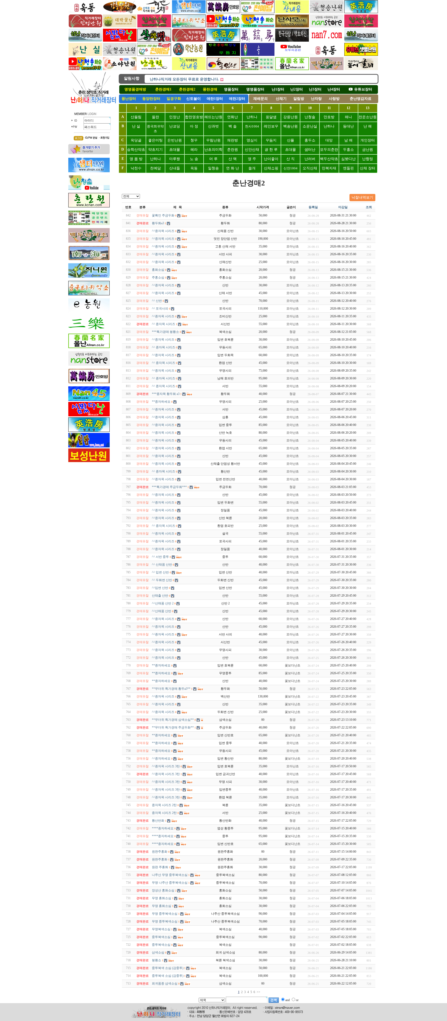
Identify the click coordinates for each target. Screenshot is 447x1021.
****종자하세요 (163, 828)
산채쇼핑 (271, 168)
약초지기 (155, 150)
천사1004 (252, 126)
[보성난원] (89, 462)
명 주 (252, 159)
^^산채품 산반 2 (163, 603)
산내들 (174, 168)
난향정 (367, 159)
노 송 (194, 159)
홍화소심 (158, 270)
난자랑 (316, 99)
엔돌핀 (348, 168)
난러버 (309, 159)
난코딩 (174, 126)
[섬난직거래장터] (85, 40)
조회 (369, 207)
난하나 (252, 117)
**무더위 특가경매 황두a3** (171, 688)
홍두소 (309, 140)
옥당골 (136, 140)
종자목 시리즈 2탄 (164, 805)
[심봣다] (89, 415)
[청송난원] (327, 12)
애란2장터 (237, 99)
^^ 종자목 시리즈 (163, 324)
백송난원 (290, 126)
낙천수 (136, 168)
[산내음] (189, 69)
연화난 (232, 117)
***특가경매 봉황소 (165, 332)
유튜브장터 (363, 89)
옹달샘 (271, 117)
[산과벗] (154, 40)
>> (258, 992)
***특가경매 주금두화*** (169, 487)
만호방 (329, 117)
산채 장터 (367, 168)
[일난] (89, 446)
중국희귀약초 (155, 128)
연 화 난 (232, 168)
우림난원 (213, 140)
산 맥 (232, 159)
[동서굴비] (361, 69)
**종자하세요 (161, 401)
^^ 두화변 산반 (162, 580)
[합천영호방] (361, 12)
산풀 (290, 140)
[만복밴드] (89, 224)
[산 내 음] (292, 12)
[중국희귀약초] (189, 26)
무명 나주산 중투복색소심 (170, 882)
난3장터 (315, 89)
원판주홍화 (159, 851)
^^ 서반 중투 (160, 557)
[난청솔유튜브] (85, 69)
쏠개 (252, 168)
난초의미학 (213, 150)
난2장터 (296, 89)
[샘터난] (292, 55)
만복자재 (329, 168)
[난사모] (292, 26)
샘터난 (309, 150)
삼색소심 (158, 952)
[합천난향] (154, 26)
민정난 (174, 117)
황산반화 (158, 820)
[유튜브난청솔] (223, 26)
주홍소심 (158, 277)
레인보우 (271, 126)
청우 (194, 140)
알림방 (298, 99)
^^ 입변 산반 (160, 572)
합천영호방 (194, 117)
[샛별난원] (361, 55)
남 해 (348, 140)
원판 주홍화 (160, 867)
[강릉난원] (120, 12)
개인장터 (367, 140)
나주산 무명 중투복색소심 (170, 875)
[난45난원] (89, 400)
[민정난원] (85, 26)
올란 (155, 117)
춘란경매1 (163, 89)
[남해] (257, 40)
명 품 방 (136, 159)
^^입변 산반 (160, 588)
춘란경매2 (187, 89)
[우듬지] (223, 55)
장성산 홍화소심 (163, 890)
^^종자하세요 (161, 758)
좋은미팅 (155, 140)
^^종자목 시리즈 (163, 231)
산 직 (290, 159)
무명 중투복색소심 (164, 913)
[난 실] (85, 55)
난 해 (367, 126)
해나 (348, 117)
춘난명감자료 (360, 99)
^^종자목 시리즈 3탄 (166, 766)
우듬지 (271, 140)
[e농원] (89, 312)
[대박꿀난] (120, 26)
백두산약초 (329, 159)
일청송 (213, 168)
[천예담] (257, 12)
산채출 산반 (160, 595)
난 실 (136, 126)
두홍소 (348, 150)
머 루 (213, 159)
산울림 (136, 117)
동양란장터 (151, 99)
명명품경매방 (135, 89)
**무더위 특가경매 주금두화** (173, 727)
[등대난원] (89, 241)
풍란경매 (210, 89)
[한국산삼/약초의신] (292, 40)
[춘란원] (89, 206)
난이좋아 (271, 159)
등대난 (348, 126)
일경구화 (174, 99)
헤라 (194, 150)
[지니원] (89, 277)
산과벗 (213, 126)
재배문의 (260, 99)
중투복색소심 (161, 937)
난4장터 (333, 89)
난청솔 (309, 117)
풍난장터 (129, 99)
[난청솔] (257, 26)
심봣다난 (348, 159)
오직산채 (310, 168)
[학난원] (189, 55)
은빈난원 (174, 140)
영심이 (252, 140)
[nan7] (327, 40)
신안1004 (290, 168)
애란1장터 (215, 99)
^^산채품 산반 (161, 611)
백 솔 (232, 126)
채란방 (232, 140)
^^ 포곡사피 (160, 308)
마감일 (343, 207)
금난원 (367, 150)
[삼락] (89, 329)
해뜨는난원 (213, 117)
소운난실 (310, 126)
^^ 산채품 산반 (162, 564)
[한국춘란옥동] (85, 12)
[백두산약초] (189, 12)
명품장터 (231, 89)
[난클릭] (154, 69)
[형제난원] (154, 12)
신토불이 (193, 99)
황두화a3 (158, 223)
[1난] (292, 69)
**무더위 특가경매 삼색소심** (173, 720)
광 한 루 (271, 150)
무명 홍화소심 (161, 898)
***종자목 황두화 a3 (166, 394)
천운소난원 (368, 117)
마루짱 (174, 159)
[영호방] (223, 40)
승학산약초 (136, 150)
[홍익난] (223, 69)
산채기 (281, 99)
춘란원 (232, 150)
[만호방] (223, 12)
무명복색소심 (161, 929)
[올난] (89, 347)
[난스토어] (327, 26)
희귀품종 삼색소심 (164, 983)
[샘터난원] (89, 171)
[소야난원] (120, 69)
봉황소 (156, 960)
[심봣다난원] (120, 40)
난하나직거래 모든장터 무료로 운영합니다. (184, 76)
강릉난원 (290, 117)
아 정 (194, 126)
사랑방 (334, 99)
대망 (329, 140)
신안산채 (252, 150)
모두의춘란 (329, 150)
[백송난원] (257, 55)
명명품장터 (255, 89)
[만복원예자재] (257, 69)
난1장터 (278, 89)
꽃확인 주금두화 (163, 215)
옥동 (194, 168)
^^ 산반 (157, 301)
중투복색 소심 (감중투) (167, 968)
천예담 (155, 168)
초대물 (174, 150)
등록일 (313, 207)
